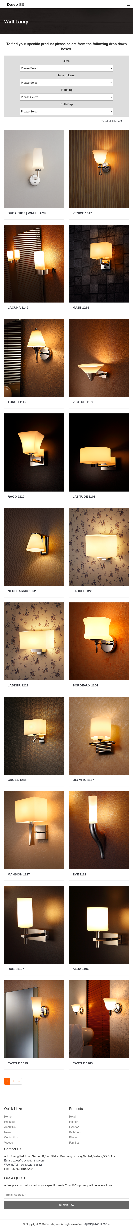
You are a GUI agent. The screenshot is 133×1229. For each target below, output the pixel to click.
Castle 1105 (83, 1063)
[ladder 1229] (99, 547)
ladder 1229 (83, 591)
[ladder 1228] (34, 641)
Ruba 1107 (16, 969)
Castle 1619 (18, 1063)
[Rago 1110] (34, 452)
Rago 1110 (16, 496)
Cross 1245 (17, 780)
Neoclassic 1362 (22, 591)
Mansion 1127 (19, 874)
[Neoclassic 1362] (34, 547)
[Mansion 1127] (34, 830)
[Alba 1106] (99, 925)
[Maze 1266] (99, 264)
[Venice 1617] (99, 169)
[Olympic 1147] (99, 736)
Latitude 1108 (84, 496)
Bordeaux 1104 (85, 685)
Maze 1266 (81, 307)
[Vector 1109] (99, 358)
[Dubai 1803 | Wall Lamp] (34, 169)
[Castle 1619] (34, 1019)
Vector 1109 (83, 402)
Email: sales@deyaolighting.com (24, 1160)
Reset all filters (110, 121)
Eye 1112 (79, 874)
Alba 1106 (81, 969)
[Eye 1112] (99, 830)
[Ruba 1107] (34, 925)
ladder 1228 (18, 685)
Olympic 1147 (83, 780)
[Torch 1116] (34, 358)
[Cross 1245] (34, 736)
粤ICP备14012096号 (97, 1224)
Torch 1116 (17, 402)
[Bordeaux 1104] (99, 641)
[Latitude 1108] (99, 452)
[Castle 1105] (99, 1019)
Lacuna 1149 (18, 307)
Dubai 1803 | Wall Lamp (27, 213)
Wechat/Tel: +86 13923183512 (23, 1165)
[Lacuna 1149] (34, 264)
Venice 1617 (82, 213)
